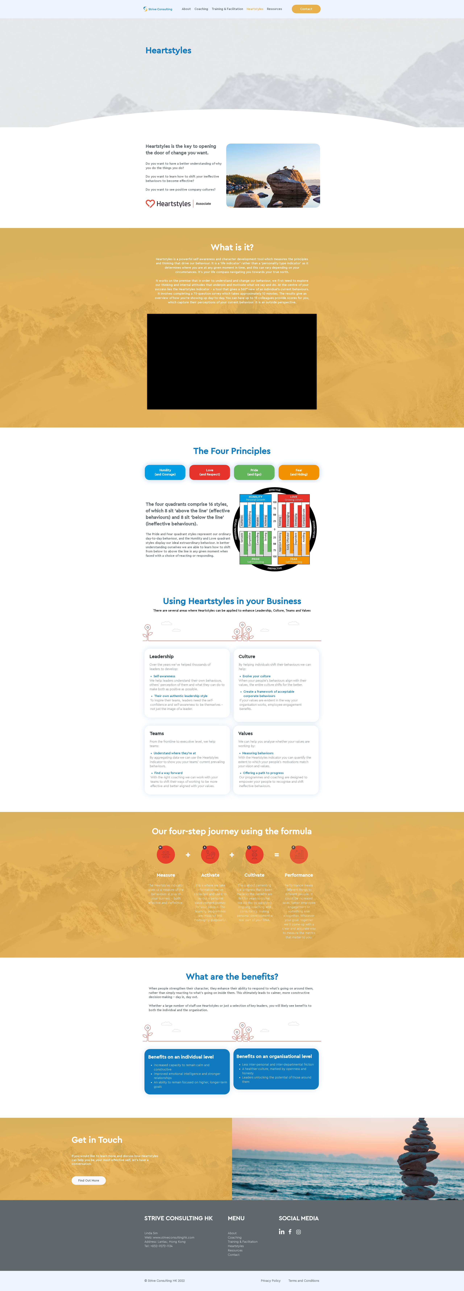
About (232, 1233)
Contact (233, 1254)
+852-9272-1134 (161, 1246)
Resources (235, 1250)
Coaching (235, 1237)
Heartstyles (236, 1246)
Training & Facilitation (243, 1241)
